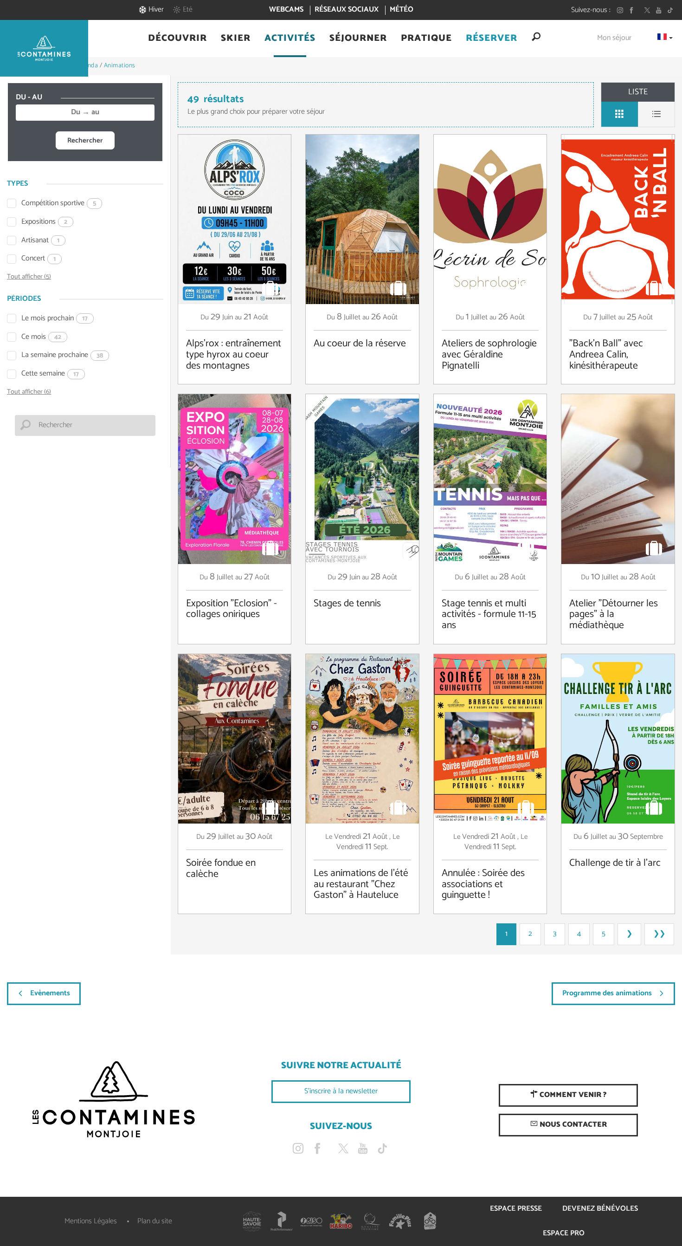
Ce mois (41, 337)
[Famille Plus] (400, 1221)
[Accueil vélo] (430, 1221)
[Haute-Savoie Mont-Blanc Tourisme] (252, 1221)
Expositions (44, 222)
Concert (38, 258)
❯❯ (659, 934)
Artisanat (40, 240)
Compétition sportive (58, 203)
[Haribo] (341, 1221)
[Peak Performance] (281, 1221)
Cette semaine (50, 374)
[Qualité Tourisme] (370, 1221)
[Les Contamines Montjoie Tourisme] (113, 1099)
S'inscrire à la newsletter (341, 1091)
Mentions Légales (90, 1221)
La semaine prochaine (62, 355)
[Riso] (311, 1221)
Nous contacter (572, 1124)
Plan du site (154, 1221)
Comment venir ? (572, 1095)
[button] (177, 38)
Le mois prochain (54, 318)
